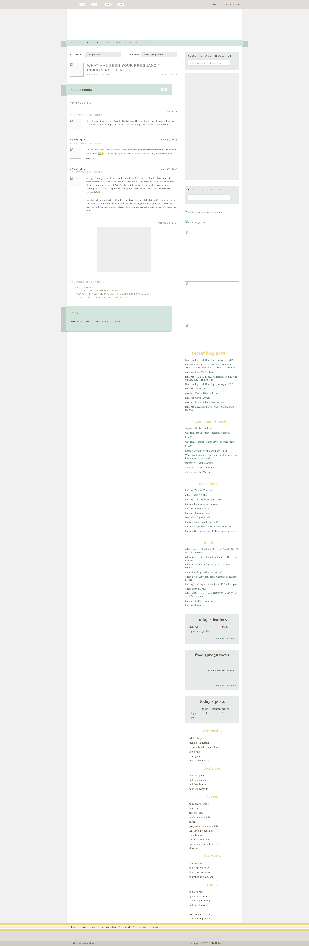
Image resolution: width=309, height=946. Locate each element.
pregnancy (94, 54)
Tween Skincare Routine (207, 393)
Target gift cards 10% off (209, 572)
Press (155, 926)
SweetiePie (77, 140)
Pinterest (101, 5)
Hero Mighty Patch (205, 372)
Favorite (158, 90)
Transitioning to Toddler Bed (204, 843)
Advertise (141, 926)
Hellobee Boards (101, 25)
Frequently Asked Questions (204, 747)
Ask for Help (195, 738)
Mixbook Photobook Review (209, 402)
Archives (226, 190)
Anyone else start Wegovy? (198, 472)
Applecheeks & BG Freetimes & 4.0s (213, 526)
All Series (193, 848)
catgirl (75, 112)
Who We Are (195, 863)
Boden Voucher (199, 494)
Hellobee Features (198, 784)
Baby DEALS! (199, 588)
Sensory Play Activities (201, 830)
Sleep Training (196, 835)
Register (233, 4)
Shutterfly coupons (203, 600)
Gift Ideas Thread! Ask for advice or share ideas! (210, 441)
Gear (147, 42)
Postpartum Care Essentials (203, 826)
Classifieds (113, 42)
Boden (197, 605)
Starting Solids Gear (199, 839)
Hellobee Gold (196, 775)
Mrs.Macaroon (100, 74)
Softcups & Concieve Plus (207, 522)
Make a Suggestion (199, 742)
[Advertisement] (124, 249)
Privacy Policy (109, 926)
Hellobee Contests (198, 788)
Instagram (115, 5)
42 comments (81, 90)
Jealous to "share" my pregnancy (96, 291)
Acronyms (194, 756)
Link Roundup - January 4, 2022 (216, 384)
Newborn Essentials (199, 817)
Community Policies (200, 918)
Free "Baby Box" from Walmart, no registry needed (211, 578)
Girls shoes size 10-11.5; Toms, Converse (215, 531)
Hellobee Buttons (198, 905)
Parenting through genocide (199, 462)
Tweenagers (200, 388)
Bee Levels (194, 751)
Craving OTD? (83, 287)
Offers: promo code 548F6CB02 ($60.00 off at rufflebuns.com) (211, 595)
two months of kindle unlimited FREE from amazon (211, 558)
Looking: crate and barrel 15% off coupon (215, 584)
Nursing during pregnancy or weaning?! (101, 297)
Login (214, 4)
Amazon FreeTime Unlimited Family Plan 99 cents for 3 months (211, 551)
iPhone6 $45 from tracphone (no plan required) (207, 566)
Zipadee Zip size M (204, 490)
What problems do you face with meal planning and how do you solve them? (211, 457)
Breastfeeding (196, 812)
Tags (209, 190)
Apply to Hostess (198, 896)
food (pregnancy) (154, 54)
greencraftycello (200, 631)
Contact (126, 926)
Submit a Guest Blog (200, 900)
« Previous (77, 102)
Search (194, 190)
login (89, 321)
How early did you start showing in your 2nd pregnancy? (112, 294)
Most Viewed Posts (199, 760)
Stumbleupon (135, 90)
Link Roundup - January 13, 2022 (217, 360)
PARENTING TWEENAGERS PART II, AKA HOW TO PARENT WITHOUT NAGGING (210, 366)
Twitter (76, 5)
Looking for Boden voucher (208, 499)
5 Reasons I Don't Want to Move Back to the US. (211, 408)
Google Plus (71, 5)
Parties (192, 821)
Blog (75, 42)
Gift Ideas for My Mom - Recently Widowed (207, 432)
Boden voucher (202, 508)
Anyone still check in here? (199, 428)
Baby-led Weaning (199, 803)
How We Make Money (201, 914)
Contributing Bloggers (201, 876)
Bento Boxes (195, 808)
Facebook (89, 5)
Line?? (188, 437)
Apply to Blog (196, 891)
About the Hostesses (199, 872)
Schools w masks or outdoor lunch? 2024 (206, 450)
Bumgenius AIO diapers (206, 504)
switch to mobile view (83, 943)
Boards (93, 42)
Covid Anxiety (202, 397)
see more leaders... (225, 638)
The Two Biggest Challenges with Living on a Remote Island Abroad (211, 378)
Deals (133, 42)
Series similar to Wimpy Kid (199, 467)
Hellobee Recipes (198, 779)
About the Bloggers (199, 867)
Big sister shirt (204, 517)
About (73, 926)
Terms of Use (88, 926)
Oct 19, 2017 (169, 112)
